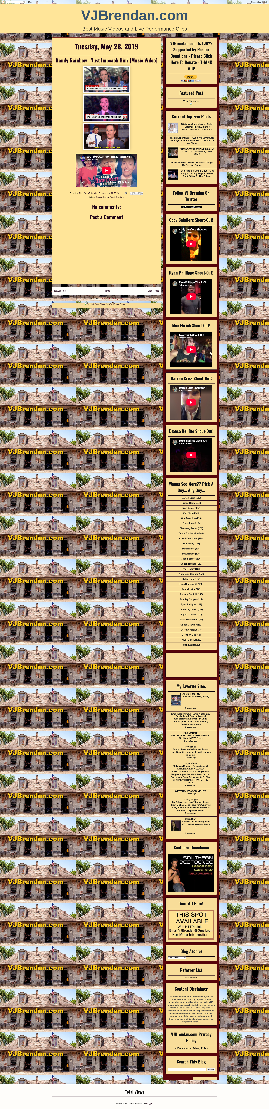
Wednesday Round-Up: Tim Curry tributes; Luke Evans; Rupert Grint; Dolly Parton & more (190, 722)
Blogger (149, 1103)
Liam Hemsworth (188, 584)
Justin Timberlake (188, 533)
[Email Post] (126, 193)
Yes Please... (191, 101)
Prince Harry (188, 503)
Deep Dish (190, 819)
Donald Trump (102, 197)
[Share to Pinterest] (141, 193)
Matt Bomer (188, 548)
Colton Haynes (188, 564)
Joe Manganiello (188, 609)
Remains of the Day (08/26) (196, 696)
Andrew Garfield (188, 594)
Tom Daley (188, 543)
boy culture (191, 763)
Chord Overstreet (188, 538)
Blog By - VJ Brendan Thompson (94, 193)
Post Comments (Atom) (112, 298)
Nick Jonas (188, 508)
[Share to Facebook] (139, 193)
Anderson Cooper (188, 574)
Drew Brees (188, 554)
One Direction (188, 518)
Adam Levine (188, 589)
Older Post (153, 291)
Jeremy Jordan (189, 630)
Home (107, 291)
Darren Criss (188, 498)
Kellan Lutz (188, 579)
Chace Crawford (189, 625)
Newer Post (60, 291)
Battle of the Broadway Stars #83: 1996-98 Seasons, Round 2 (196, 824)
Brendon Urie (189, 635)
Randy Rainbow (117, 197)
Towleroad (190, 747)
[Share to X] (136, 193)
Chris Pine (188, 523)
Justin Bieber (188, 559)
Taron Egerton (189, 645)
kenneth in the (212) (190, 694)
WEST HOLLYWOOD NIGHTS (190, 791)
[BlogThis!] (133, 193)
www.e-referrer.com (191, 977)
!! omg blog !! (191, 799)
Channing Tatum (188, 528)
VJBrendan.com (134, 15)
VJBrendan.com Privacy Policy (191, 1048)
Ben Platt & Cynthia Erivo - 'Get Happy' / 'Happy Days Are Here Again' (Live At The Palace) (197, 173)
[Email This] (131, 193)
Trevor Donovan (189, 640)
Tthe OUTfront (190, 733)
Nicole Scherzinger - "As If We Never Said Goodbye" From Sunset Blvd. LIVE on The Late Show (192, 140)
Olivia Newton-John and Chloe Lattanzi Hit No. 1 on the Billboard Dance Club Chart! (197, 127)
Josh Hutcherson (189, 619)
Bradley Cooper (188, 599)
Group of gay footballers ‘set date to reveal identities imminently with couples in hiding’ (191, 752)
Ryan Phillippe (188, 604)
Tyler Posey (188, 569)
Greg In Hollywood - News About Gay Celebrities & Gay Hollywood (190, 715)
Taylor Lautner (188, 614)
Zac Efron (188, 513)
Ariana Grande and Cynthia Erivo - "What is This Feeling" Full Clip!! (197, 151)
